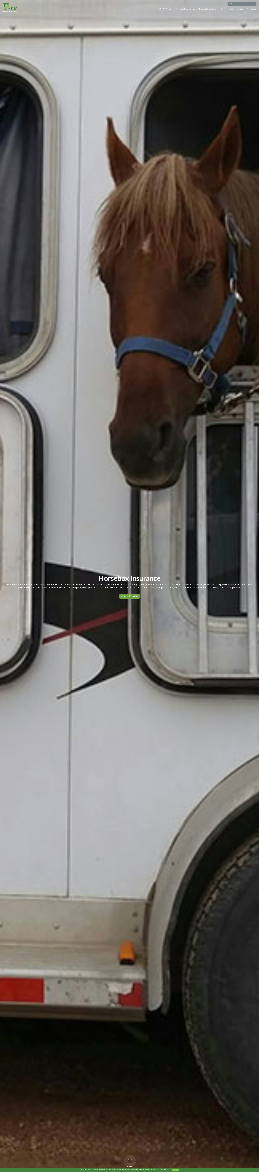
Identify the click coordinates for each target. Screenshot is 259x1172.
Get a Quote (129, 596)
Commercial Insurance (185, 9)
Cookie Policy (163, 1169)
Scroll (129, 1166)
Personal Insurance (207, 9)
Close (176, 1170)
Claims (240, 9)
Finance (231, 9)
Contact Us (251, 9)
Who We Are (165, 9)
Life (222, 9)
